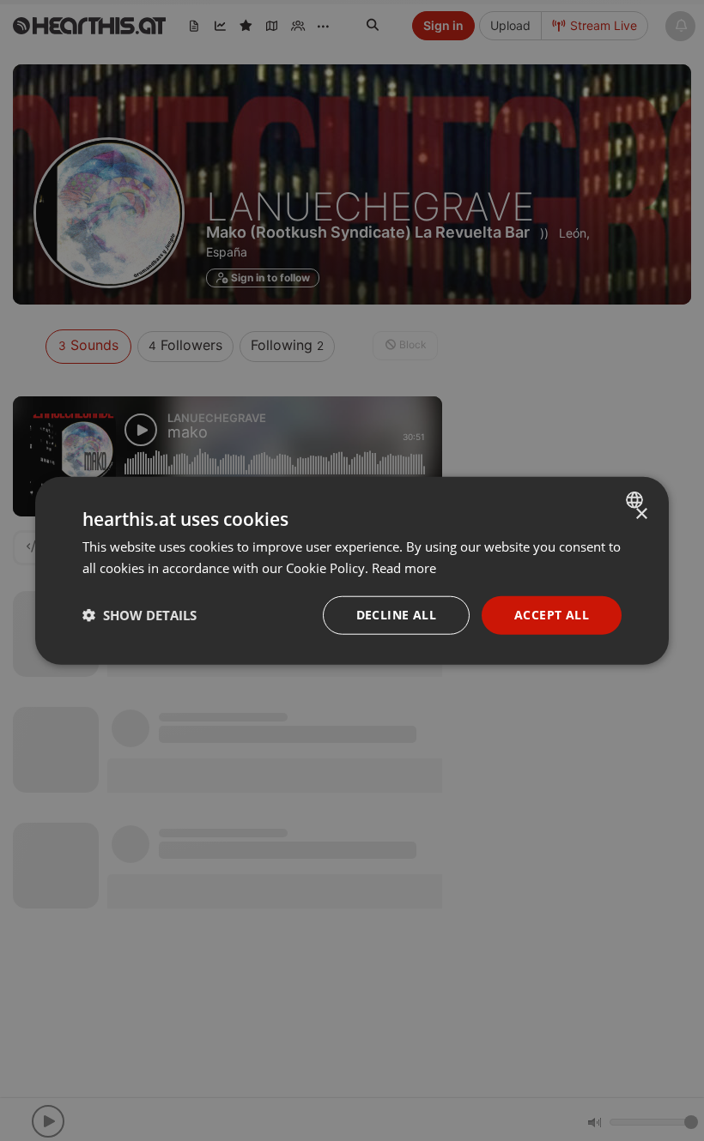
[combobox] (636, 500)
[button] (139, 615)
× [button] (640, 514)
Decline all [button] (396, 615)
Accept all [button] (551, 615)
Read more (404, 568)
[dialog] (352, 571)
